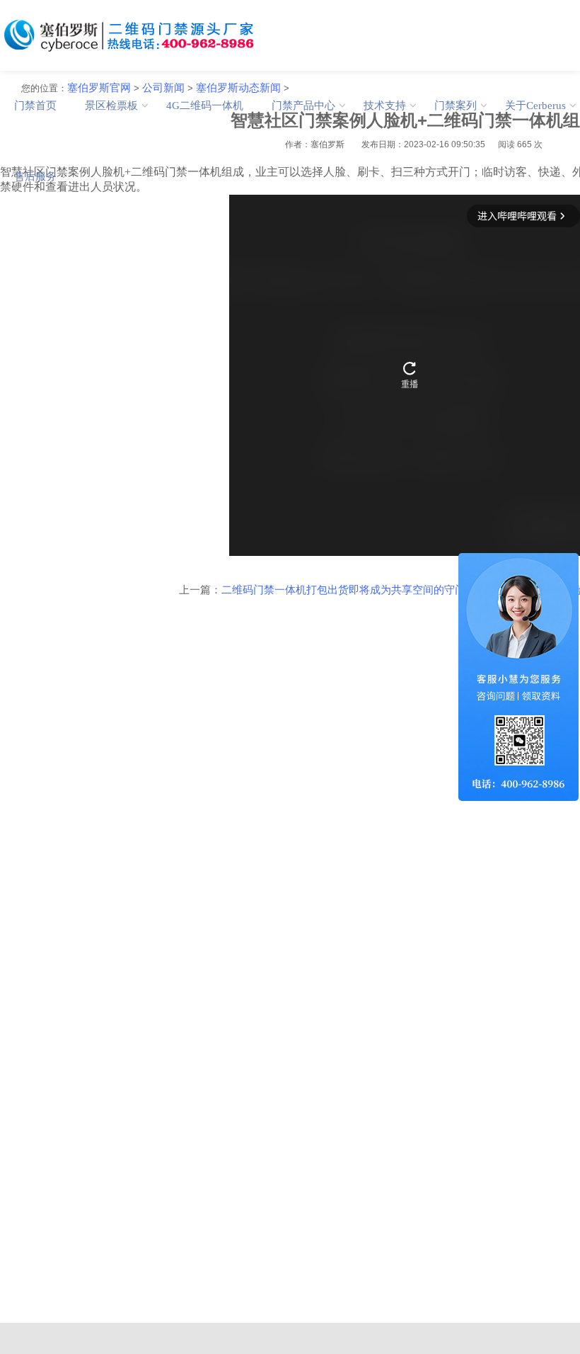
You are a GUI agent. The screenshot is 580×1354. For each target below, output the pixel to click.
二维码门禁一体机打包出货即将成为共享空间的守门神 (348, 590)
